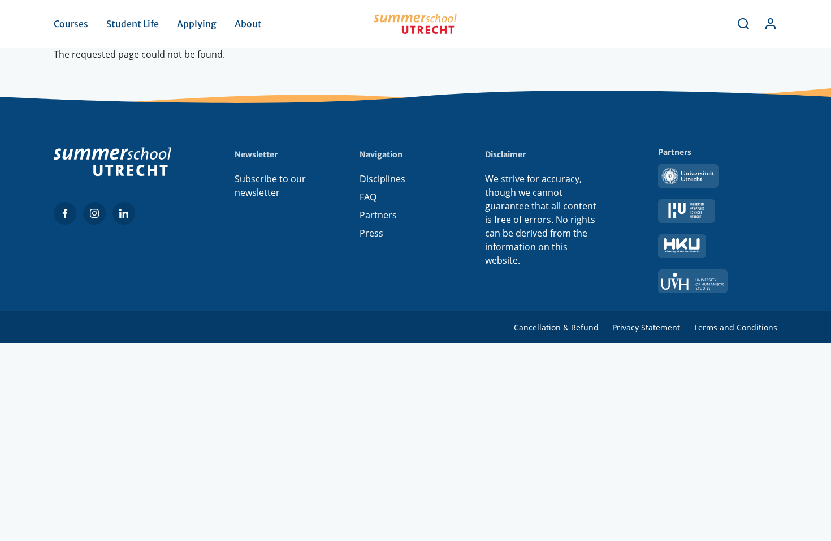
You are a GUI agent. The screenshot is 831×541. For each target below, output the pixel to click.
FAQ (368, 197)
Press (371, 233)
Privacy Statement (646, 327)
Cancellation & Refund (556, 327)
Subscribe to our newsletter (270, 186)
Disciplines (382, 179)
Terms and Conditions (735, 327)
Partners (378, 215)
